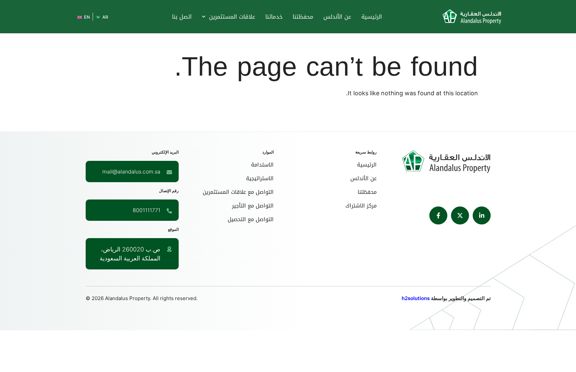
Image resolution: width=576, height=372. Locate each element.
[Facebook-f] (438, 215)
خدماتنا (274, 16)
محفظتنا (303, 16)
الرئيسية (371, 16)
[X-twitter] (460, 215)
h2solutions (416, 298)
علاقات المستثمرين (232, 16)
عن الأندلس (337, 16)
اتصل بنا (182, 16)
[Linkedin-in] (482, 215)
